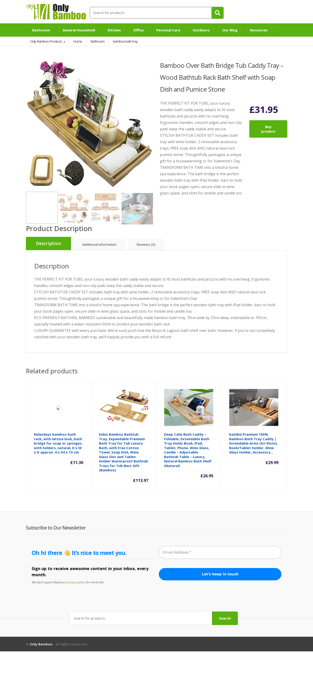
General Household (79, 30)
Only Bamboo (41, 644)
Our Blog (229, 30)
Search (225, 618)
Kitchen (114, 30)
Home (77, 41)
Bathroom (41, 30)
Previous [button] (30, 123)
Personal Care (168, 30)
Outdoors (201, 30)
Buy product (268, 129)
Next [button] (148, 123)
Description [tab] (48, 243)
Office (138, 30)
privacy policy (75, 582)
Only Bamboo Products (46, 41)
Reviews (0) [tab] (146, 244)
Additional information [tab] (99, 244)
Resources (259, 30)
